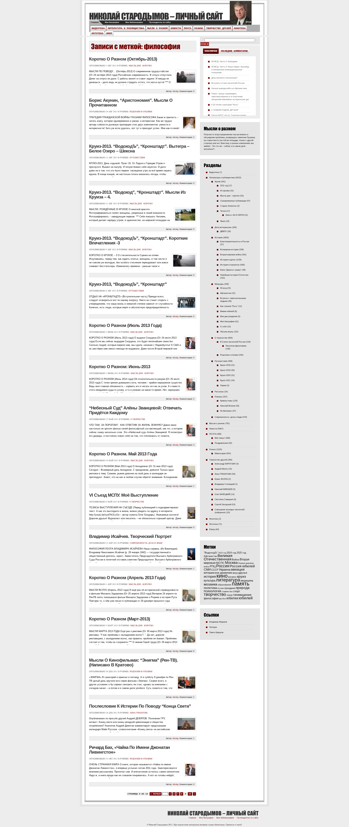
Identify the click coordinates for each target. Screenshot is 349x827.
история (210, 576)
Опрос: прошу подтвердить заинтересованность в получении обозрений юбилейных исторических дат (230, 96)
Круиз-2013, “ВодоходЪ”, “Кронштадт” (128, 284)
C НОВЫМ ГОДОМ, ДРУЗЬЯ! (224, 110)
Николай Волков (227, 406)
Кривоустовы (226, 401)
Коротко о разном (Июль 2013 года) (125, 325)
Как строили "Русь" (229, 306)
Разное (198, 28)
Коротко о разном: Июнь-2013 (119, 366)
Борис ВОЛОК (221, 479)
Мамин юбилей (227, 311)
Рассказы (219, 392)
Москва (231, 563)
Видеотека (98, 28)
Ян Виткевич (226, 411)
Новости (176, 28)
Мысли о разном (157, 28)
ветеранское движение (218, 572)
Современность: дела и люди (146, 543)
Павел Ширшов (216, 632)
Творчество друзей (218, 28)
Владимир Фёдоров (218, 622)
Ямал (222, 221)
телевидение (242, 595)
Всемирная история (229, 249)
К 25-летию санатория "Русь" (224, 105)
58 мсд (223, 288)
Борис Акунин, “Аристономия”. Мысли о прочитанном (131, 102)
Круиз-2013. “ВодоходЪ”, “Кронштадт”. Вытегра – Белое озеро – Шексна (139, 148)
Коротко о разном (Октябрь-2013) (123, 59)
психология (212, 591)
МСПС (220, 562)
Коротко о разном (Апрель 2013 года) (127, 577)
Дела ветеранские (223, 227)
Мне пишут (220, 438)
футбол (222, 598)
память (240, 584)
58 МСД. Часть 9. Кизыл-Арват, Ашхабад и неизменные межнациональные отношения (230, 70)
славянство (227, 591)
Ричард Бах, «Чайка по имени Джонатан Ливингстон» (129, 749)
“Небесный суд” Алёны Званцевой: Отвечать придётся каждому (135, 410)
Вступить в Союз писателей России (227, 83)
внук (235, 572)
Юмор (109, 33)
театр (229, 595)
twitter (241, 14)
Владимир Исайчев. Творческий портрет (130, 536)
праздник (229, 588)
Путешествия (137, 157)
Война (235, 559)
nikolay (175, 91)
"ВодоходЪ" (211, 552)
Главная (95, 22)
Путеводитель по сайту (160, 22)
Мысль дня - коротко (140, 65)
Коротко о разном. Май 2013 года (123, 453)
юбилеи (232, 598)
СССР (214, 569)
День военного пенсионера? (224, 78)
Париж (223, 385)
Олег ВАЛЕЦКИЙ (222, 494)
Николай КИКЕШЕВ (223, 489)
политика (210, 588)
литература (228, 579)
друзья (242, 572)
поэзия (220, 588)
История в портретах (230, 265)
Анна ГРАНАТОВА (139, 712)
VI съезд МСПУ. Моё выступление (123, 495)
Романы (218, 397)
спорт (236, 591)
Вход (248, 22)
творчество (215, 594)
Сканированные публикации (233, 201)
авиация (237, 569)
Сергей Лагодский (223, 504)
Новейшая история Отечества (234, 275)
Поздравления (221, 443)
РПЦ (213, 566)
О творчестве (138, 419)
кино (222, 576)
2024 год (231, 552)
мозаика (210, 584)
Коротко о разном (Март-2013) (119, 618)
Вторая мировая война (230, 254)
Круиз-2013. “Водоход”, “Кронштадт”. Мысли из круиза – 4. (137, 194)
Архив (217, 181)
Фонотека (240, 28)
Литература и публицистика (126, 28)
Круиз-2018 (225, 365)
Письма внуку (226, 332)
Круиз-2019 (225, 370)
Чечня (223, 211)
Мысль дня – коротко (230, 196)
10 (190, 794)
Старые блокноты (228, 206)
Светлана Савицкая (224, 499)
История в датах (227, 260)
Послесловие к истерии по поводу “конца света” (140, 706)
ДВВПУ (223, 231)
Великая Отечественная (218, 557)
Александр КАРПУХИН (225, 464)
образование (224, 584)
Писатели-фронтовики (236, 346)
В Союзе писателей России (232, 342)
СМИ (207, 569)
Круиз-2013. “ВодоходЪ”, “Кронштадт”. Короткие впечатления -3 (138, 240)
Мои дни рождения (228, 316)
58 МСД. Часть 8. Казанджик (224, 61)
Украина (224, 569)
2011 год (224, 185)
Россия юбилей (242, 566)
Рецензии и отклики (141, 111)
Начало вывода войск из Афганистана (229, 88)
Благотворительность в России (234, 241)
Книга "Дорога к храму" (230, 270)
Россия (222, 566)
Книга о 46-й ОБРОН (235, 215)
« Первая (156, 794)
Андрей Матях (221, 469)
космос (232, 576)
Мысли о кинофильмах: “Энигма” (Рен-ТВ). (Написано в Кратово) (133, 662)
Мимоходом (220, 453)
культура (209, 580)
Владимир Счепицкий (224, 484)
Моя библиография (134, 22)
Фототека (97, 33)
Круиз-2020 (225, 375)
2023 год (222, 553)
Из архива (225, 191)
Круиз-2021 (225, 380)
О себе (223, 326)
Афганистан (225, 293)
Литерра (213, 627)
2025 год (241, 552)
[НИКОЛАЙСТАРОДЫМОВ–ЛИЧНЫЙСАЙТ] (156, 16)
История (218, 237)
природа (243, 588)
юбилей (246, 598)
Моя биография (112, 22)
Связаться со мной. (234, 824)
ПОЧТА (187, 28)
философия (211, 598)
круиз (241, 576)
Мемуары (219, 284)
